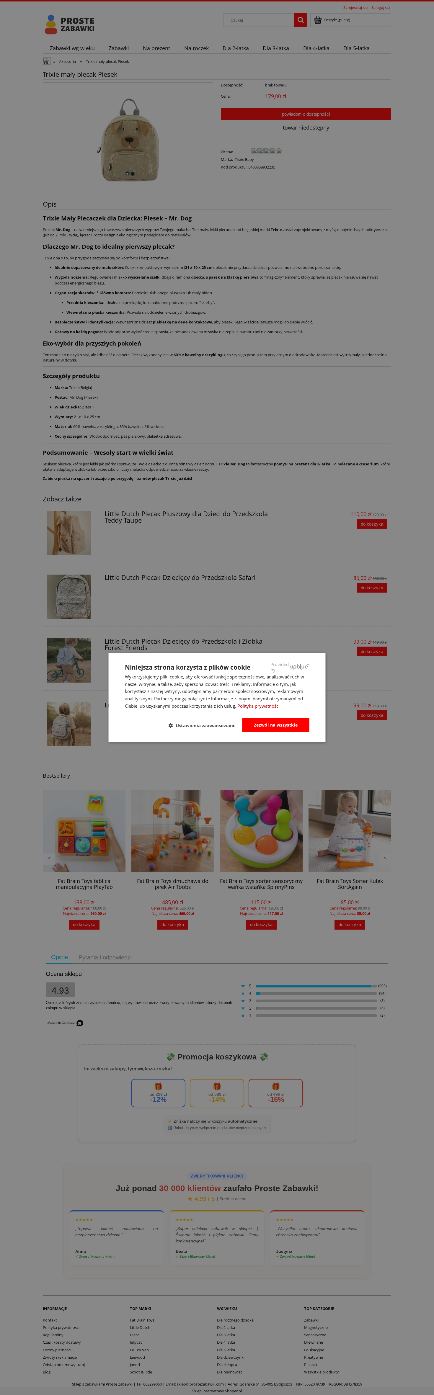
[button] (204, 725)
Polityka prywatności (258, 706)
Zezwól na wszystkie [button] (276, 725)
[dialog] (217, 698)
